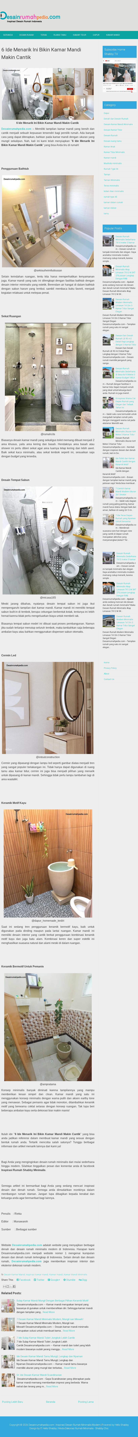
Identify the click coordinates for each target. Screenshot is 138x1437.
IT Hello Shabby (48, 1428)
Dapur (96, 35)
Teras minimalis (111, 186)
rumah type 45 (110, 197)
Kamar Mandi (113, 35)
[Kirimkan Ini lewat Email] (4, 1286)
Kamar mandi (56, 1274)
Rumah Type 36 (111, 169)
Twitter (40, 1279)
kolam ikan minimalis (114, 191)
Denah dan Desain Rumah (116, 119)
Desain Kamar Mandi (14, 1274)
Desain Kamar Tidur (113, 130)
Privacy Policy (110, 668)
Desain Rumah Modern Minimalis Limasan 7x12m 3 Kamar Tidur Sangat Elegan (125, 305)
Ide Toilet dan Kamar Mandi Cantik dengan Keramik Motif (125, 461)
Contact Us (109, 679)
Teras (44, 35)
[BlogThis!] (7, 1286)
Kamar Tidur (79, 35)
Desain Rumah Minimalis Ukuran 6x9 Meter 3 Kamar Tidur (126, 431)
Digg (84, 1279)
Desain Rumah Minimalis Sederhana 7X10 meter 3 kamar (125, 239)
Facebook (24, 1279)
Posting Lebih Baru (12, 1401)
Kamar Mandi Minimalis (75, 1274)
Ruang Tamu (60, 35)
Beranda (8, 35)
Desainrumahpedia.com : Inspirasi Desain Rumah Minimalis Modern (64, 1424)
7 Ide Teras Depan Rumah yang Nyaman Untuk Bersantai (126, 518)
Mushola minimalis (113, 163)
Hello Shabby (122, 1424)
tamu (106, 213)
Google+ (55, 1279)
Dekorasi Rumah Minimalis (79, 1428)
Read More (49, 1312)
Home (106, 662)
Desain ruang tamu (113, 141)
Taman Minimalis (112, 180)
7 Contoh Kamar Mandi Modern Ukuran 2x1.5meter (126, 491)
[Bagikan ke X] (11, 1286)
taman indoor (110, 208)
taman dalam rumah (113, 202)
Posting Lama (86, 1401)
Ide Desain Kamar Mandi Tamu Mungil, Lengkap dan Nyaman (49, 1356)
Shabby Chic (102, 1428)
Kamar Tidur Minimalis (114, 152)
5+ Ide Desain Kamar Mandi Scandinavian (39, 1375)
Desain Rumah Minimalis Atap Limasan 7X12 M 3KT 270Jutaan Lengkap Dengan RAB (125, 272)
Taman (107, 174)
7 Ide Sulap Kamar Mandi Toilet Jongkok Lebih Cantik (45, 1337)
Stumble (70, 1279)
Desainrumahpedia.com (16, 128)
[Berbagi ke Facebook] (14, 1286)
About (106, 674)
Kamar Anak (109, 146)
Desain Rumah (26, 35)
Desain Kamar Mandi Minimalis (118, 124)
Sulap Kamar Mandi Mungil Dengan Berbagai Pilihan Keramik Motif (52, 1300)
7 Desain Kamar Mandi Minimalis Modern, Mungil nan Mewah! (49, 1319)
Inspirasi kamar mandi (37, 1274)
